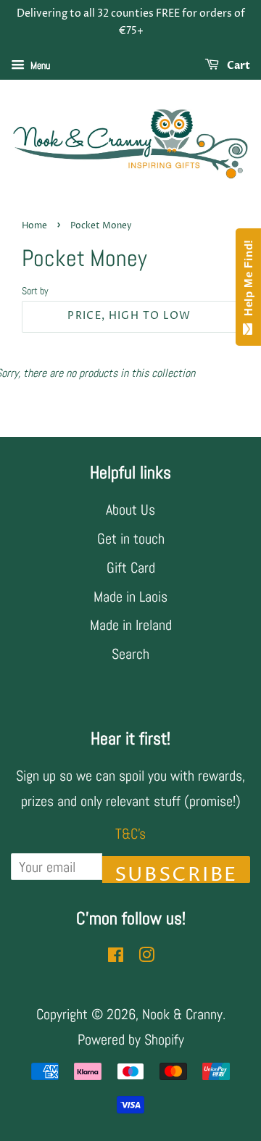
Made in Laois (130, 596)
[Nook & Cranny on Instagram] (146, 956)
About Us (130, 509)
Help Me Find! (248, 281)
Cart (237, 65)
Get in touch (131, 538)
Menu (39, 65)
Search (130, 653)
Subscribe (176, 872)
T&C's (130, 833)
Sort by (35, 290)
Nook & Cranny (182, 1014)
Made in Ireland (131, 624)
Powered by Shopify (131, 1039)
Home (34, 226)
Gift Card (131, 567)
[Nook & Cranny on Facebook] (115, 956)
